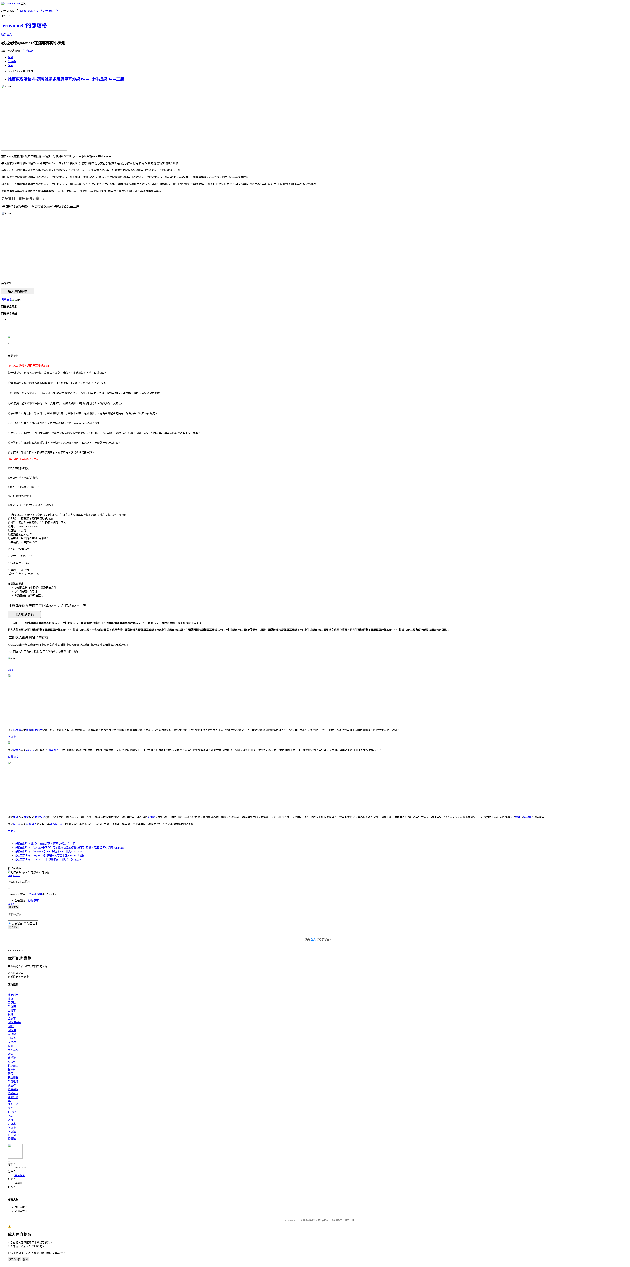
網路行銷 (13, 1097)
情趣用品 (13, 1065)
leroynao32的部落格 (24, 25)
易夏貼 (12, 1002)
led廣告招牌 (14, 1022)
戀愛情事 (33, 900)
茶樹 (10, 1116)
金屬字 (12, 1018)
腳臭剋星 (37, 730)
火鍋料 (12, 1061)
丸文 (16, 756)
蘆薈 (10, 1108)
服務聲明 (349, 1220)
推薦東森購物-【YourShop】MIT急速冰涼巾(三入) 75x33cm (48, 851)
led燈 (11, 1026)
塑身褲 (12, 1131)
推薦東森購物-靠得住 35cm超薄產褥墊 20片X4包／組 (44, 843)
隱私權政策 (336, 1220)
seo (9, 1100)
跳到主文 (6, 34)
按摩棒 (12, 1069)
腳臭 (10, 998)
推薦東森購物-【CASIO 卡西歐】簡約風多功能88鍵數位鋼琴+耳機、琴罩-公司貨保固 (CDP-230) (69, 847)
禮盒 (517, 817)
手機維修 (13, 1081)
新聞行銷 (13, 1104)
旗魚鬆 (152, 817)
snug (10, 669)
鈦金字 (12, 1034)
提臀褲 (12, 1138)
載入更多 (13, 907)
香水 (10, 1120)
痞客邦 (33, 894)
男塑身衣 (6, 299)
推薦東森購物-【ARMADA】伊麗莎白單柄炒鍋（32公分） (48, 859)
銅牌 (10, 1014)
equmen (30, 750)
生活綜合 (28, 50)
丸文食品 (40, 817)
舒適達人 (31, 824)
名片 (10, 65)
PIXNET (293, 1220)
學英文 (12, 831)
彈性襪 (12, 1042)
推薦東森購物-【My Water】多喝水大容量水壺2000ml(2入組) (49, 855)
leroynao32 (14, 875)
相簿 (10, 57)
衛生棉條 (13, 1089)
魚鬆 (10, 756)
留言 (39, 894)
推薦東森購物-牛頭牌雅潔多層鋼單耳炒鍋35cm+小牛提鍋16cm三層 (66, 79)
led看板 (12, 1038)
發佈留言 (13, 927)
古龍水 (12, 1123)
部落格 (12, 61)
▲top (11, 903)
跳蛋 (10, 1073)
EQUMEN (13, 1134)
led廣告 (12, 1030)
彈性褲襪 (13, 1050)
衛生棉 (17, 824)
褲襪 (10, 1046)
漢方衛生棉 (56, 824)
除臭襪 (17, 730)
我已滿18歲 (14, 1259)
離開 (25, 1259)
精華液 (12, 1112)
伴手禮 (527, 817)
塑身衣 (12, 736)
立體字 (12, 1010)
